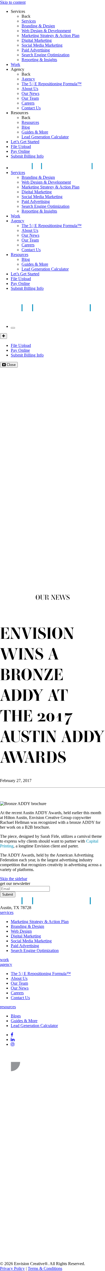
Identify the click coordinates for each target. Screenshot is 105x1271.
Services (18, 11)
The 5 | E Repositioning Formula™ (52, 83)
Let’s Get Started (25, 141)
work (4, 959)
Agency (17, 69)
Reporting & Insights (39, 59)
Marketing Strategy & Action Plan (50, 35)
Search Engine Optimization (45, 55)
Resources (19, 112)
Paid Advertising (36, 50)
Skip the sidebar (13, 878)
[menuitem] (63, 21)
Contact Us (31, 108)
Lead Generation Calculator (45, 137)
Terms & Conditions (45, 1268)
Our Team (30, 98)
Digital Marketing (37, 40)
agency (6, 964)
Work (15, 64)
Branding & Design (38, 26)
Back (26, 16)
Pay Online (20, 151)
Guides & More (35, 132)
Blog (26, 127)
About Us (30, 88)
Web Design (21, 931)
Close (11, 365)
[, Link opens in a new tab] (40, 1076)
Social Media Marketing (42, 45)
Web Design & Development (46, 30)
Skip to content (13, 2)
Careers (28, 103)
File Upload (21, 146)
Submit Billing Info (27, 156)
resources (8, 1007)
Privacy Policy (12, 1268)
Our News (30, 93)
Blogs (16, 1016)
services (6, 912)
